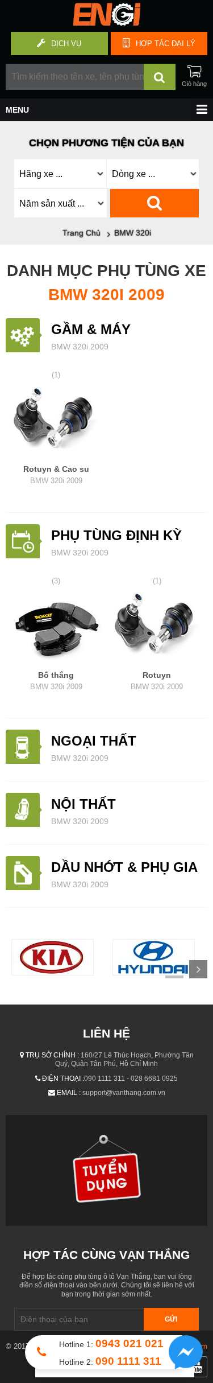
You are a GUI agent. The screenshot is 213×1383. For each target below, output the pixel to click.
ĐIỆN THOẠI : (63, 1078)
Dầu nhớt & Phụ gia (124, 867)
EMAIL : (69, 1093)
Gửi (171, 1319)
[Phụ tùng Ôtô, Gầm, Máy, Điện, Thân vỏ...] (106, 22)
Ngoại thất (93, 740)
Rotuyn (157, 680)
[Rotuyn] (157, 628)
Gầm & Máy (91, 329)
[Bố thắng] (56, 628)
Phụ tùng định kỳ (116, 535)
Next (198, 969)
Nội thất (83, 804)
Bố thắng (56, 680)
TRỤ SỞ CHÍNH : (52, 1055)
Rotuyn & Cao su (56, 474)
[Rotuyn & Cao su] (56, 422)
